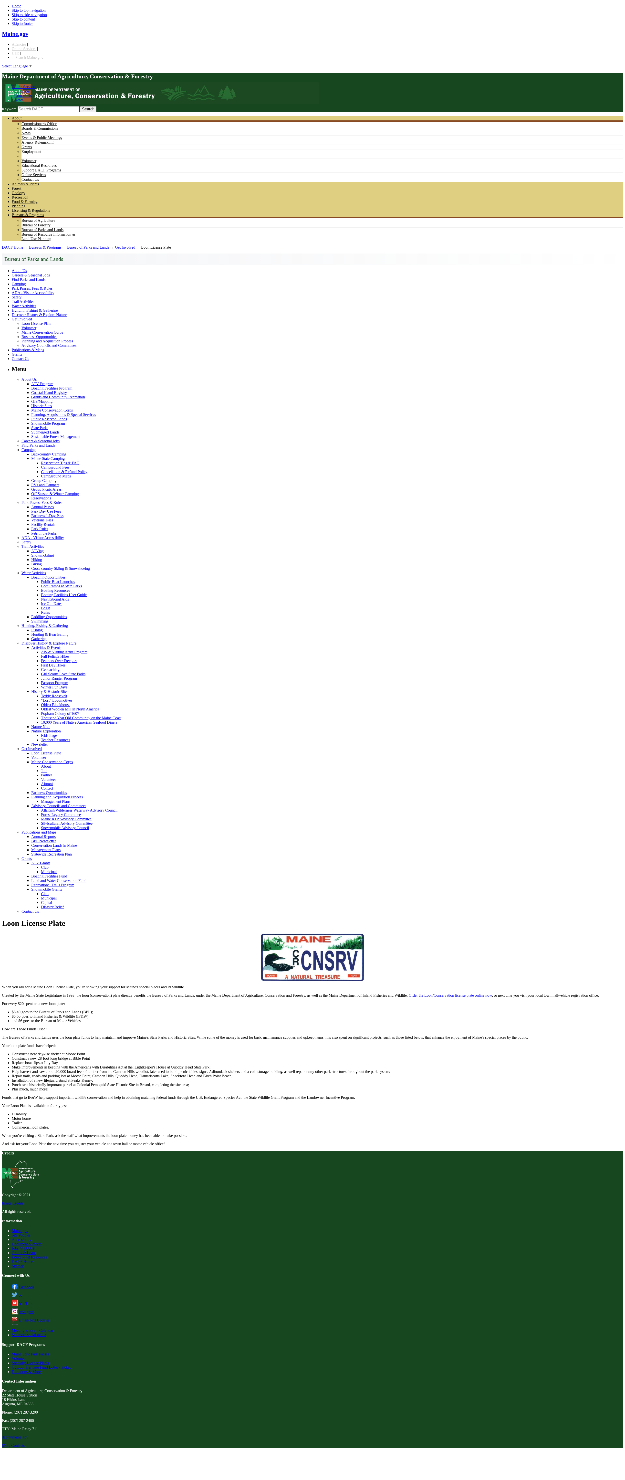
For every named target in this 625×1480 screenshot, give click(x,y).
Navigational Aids (55, 599)
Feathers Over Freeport (59, 661)
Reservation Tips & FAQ (60, 463)
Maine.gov (15, 34)
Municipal (49, 872)
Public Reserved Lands (49, 419)
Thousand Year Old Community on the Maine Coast (81, 718)
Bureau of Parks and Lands (42, 230)
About (16, 118)
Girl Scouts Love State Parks (63, 674)
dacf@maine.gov (15, 1437)
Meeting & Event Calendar (32, 1330)
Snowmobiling (42, 555)
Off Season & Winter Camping (55, 494)
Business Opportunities (39, 337)
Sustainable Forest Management (55, 436)
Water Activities (24, 306)
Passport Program (54, 683)
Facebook (26, 1287)
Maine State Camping (48, 458)
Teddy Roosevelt (54, 696)
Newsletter (39, 744)
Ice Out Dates (51, 604)
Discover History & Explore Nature (39, 315)
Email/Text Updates (34, 1320)
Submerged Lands (45, 432)
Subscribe (22, 91)
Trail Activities (23, 301)
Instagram (26, 1312)
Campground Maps (56, 476)
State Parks (39, 428)
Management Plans (55, 801)
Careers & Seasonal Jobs (31, 275)
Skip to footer (22, 23)
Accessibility (21, 1239)
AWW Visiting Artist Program (64, 652)
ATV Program (42, 384)
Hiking (36, 560)
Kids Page (49, 735)
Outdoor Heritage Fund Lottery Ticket (41, 1367)
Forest (16, 188)
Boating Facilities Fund (49, 876)
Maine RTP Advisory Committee (66, 819)
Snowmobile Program (48, 423)
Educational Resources (39, 165)
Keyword (9, 109)
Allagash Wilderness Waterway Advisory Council (79, 810)
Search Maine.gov (29, 57)
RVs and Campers (45, 485)
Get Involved (125, 247)
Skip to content (23, 19)
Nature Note (40, 727)
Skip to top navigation (29, 10)
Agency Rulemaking (37, 142)
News (18, 100)
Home (16, 6)
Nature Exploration (46, 731)
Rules (45, 612)
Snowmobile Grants (46, 889)
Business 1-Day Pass (47, 516)
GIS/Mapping (41, 401)
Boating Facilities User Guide (64, 595)
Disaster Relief (52, 907)
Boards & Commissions (39, 128)
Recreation (20, 197)
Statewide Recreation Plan (51, 854)
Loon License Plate (36, 323)
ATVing (37, 551)
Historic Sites (41, 406)
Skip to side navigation (29, 15)
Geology (18, 193)
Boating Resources (55, 590)
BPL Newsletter (43, 841)
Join (44, 771)
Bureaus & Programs (28, 215)
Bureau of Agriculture (38, 220)
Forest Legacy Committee (61, 815)
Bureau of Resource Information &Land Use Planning (48, 236)
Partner (46, 775)
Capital (46, 902)
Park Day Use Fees (46, 511)
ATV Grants (40, 863)
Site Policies (21, 1235)
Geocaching (50, 669)
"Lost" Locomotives (56, 700)
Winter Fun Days (54, 687)
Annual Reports (43, 837)
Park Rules (39, 529)
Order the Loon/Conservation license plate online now (450, 995)
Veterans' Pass (42, 520)
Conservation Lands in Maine (54, 845)
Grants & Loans (24, 1253)
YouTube (26, 1303)
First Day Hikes (53, 665)
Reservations (41, 498)
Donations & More (26, 1372)
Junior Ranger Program (59, 678)
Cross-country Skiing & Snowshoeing (60, 568)
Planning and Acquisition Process (47, 341)
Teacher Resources (55, 740)
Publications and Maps (38, 832)
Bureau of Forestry (36, 225)
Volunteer (28, 161)
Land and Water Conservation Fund (58, 880)
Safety (16, 297)
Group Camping (43, 480)
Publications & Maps (28, 350)
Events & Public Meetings (41, 138)
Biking (36, 564)
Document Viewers (27, 1244)
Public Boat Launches (58, 582)
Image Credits (12, 1203)
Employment (31, 151)
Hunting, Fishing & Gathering (35, 310)
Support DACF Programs (41, 170)
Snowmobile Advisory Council (65, 828)
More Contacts (13, 1445)
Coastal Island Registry (49, 393)
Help (15, 53)
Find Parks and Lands (28, 279)
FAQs (45, 608)
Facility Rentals (43, 524)
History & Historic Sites (49, 691)
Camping (19, 284)
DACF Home (12, 247)
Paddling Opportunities (49, 617)
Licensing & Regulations (31, 210)
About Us (19, 271)
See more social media (29, 1335)
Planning (18, 206)
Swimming (39, 621)
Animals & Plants (25, 184)
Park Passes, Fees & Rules (32, 288)
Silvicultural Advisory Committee (67, 823)
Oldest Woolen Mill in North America (70, 709)
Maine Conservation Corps (42, 332)
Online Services (24, 49)
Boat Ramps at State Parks (61, 586)
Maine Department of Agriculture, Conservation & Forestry (77, 76)
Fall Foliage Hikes (55, 656)
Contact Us (23, 96)
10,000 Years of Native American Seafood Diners (79, 722)
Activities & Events (46, 647)
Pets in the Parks (44, 533)
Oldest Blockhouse (55, 705)
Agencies (19, 44)
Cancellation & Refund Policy (64, 472)
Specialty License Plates (30, 1363)
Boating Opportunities (48, 577)
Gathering (39, 639)
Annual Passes (42, 507)
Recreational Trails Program (52, 885)
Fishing (37, 630)
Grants (26, 147)
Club (45, 867)
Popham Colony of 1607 (60, 713)
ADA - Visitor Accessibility (33, 293)
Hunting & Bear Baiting (49, 634)
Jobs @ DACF (23, 1248)
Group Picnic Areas (46, 489)
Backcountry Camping (48, 454)
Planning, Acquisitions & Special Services (63, 414)
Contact (47, 788)
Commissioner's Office (39, 124)
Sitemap (18, 1266)
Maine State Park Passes (30, 1354)
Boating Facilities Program (51, 388)
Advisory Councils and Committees (48, 345)
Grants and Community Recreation (58, 397)
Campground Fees (55, 467)
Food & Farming (25, 202)
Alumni (47, 784)
